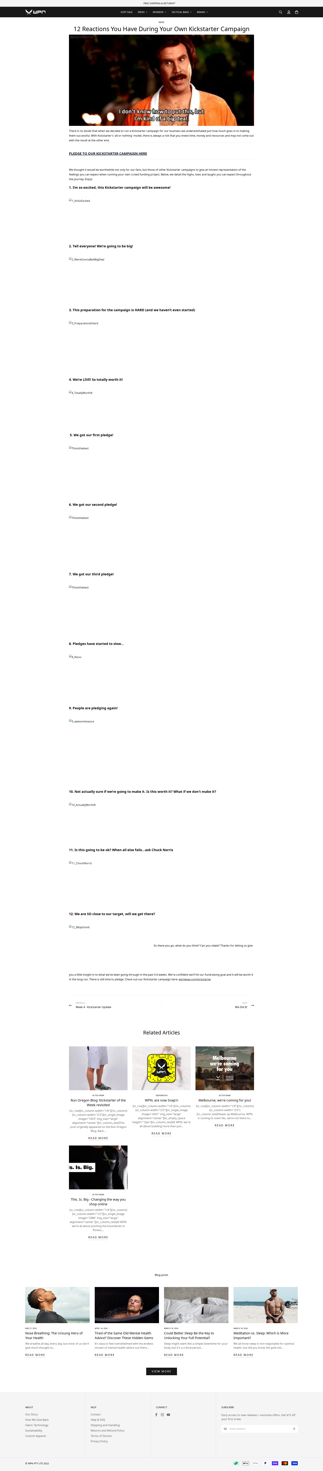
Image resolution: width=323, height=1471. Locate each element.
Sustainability (33, 1430)
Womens (158, 12)
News (161, 22)
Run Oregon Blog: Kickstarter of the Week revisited (98, 1102)
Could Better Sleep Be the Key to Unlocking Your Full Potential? (189, 1335)
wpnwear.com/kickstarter (195, 979)
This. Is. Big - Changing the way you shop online (98, 1201)
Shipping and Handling (105, 1425)
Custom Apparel (35, 1436)
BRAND (201, 12)
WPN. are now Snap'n (161, 1100)
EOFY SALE (127, 12)
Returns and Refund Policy (107, 1430)
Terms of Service (101, 1436)
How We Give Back (37, 1420)
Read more (98, 1138)
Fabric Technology (36, 1425)
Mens (141, 12)
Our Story (31, 1414)
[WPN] (35, 12)
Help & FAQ (98, 1420)
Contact (96, 1414)
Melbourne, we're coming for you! (225, 1100)
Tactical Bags (180, 12)
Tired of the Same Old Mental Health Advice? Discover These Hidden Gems (124, 1335)
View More (161, 1371)
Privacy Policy (99, 1441)
